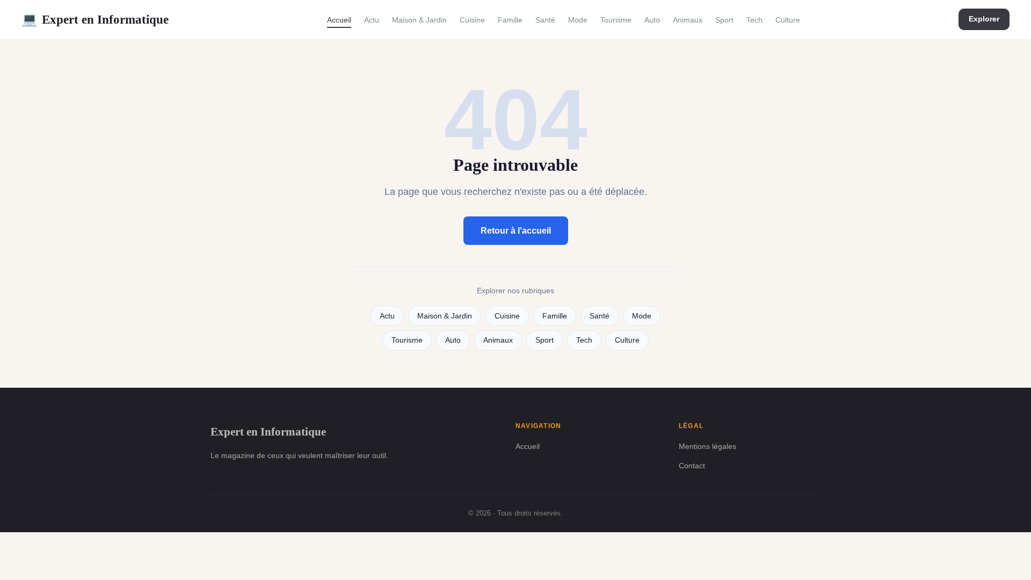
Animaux (687, 20)
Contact (692, 465)
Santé (545, 20)
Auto (652, 20)
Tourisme (615, 20)
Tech (754, 20)
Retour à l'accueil (516, 230)
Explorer (984, 19)
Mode (577, 20)
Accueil (339, 20)
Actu (371, 20)
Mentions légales (707, 446)
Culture (787, 20)
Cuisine (472, 20)
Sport (724, 20)
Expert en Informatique (95, 19)
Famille (510, 20)
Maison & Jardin (419, 20)
